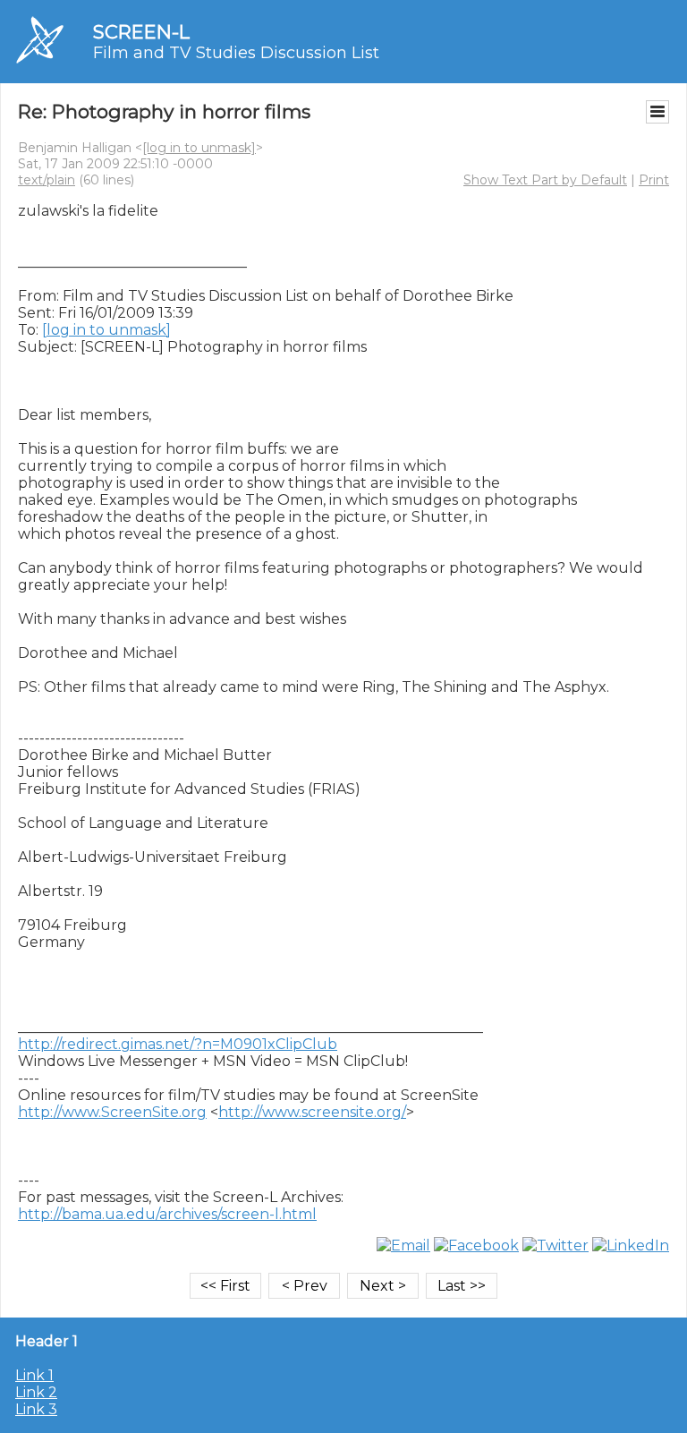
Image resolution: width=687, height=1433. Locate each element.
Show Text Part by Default (545, 180)
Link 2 (36, 1392)
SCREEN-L (141, 32)
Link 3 (36, 1409)
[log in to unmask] (199, 148)
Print (654, 180)
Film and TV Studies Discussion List (236, 53)
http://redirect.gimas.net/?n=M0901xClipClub (177, 1044)
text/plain (46, 180)
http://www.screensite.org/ (312, 1112)
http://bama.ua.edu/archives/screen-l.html (167, 1214)
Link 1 (34, 1375)
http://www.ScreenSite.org (112, 1112)
